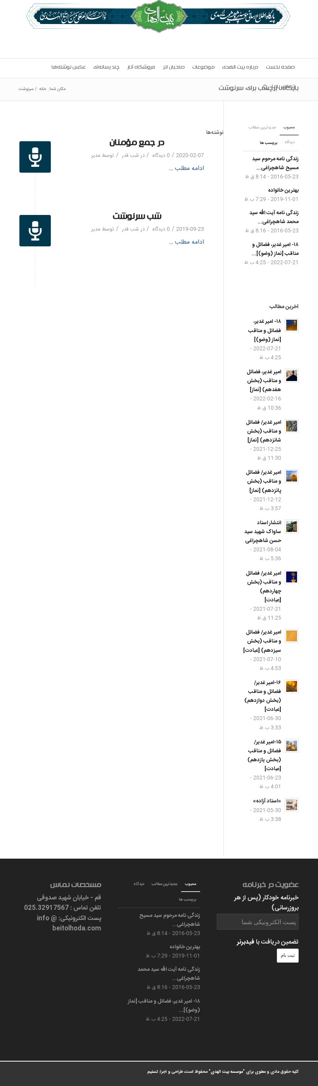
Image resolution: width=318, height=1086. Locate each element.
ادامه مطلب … (186, 169)
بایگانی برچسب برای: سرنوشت (259, 89)
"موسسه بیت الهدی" (227, 1072)
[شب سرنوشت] (35, 230)
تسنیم (152, 1072)
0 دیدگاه (160, 155)
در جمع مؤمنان (137, 144)
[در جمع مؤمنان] (35, 157)
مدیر (95, 155)
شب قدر (130, 155)
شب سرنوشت (137, 218)
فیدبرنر (245, 942)
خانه (42, 89)
